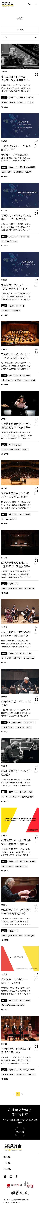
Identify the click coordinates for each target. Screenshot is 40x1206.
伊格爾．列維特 (26, 97)
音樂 (4, 97)
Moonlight (29, 935)
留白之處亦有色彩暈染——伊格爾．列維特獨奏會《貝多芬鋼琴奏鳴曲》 (16, 80)
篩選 (22, 29)
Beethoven (25, 375)
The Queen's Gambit (11, 449)
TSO (22, 306)
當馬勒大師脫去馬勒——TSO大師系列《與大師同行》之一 (16, 288)
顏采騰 (4, 210)
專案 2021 (13, 167)
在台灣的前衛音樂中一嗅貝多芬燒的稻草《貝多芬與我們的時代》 (16, 427)
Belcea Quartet (27, 1069)
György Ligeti (15, 445)
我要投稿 (20, 1132)
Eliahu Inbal (7, 380)
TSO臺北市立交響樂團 (11, 310)
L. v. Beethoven (9, 796)
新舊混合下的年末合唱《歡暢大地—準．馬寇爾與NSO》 (16, 219)
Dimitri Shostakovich (11, 658)
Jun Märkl (24, 236)
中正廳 (18, 380)
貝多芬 (30, 102)
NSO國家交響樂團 (9, 241)
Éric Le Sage (7, 866)
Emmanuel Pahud (28, 861)
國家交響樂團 (7, 727)
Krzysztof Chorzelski (26, 1074)
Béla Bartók (25, 653)
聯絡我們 (7, 1163)
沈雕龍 (4, 419)
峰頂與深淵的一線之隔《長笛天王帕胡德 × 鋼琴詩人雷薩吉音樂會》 (16, 843)
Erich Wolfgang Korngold (13, 1005)
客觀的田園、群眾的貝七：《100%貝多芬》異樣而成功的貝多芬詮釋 (16, 357)
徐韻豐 (4, 72)
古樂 (33, 380)
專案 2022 (13, 97)
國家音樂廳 (20, 727)
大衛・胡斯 (6, 172)
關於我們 (7, 1157)
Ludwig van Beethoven (12, 588)
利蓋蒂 (25, 449)
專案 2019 (13, 653)
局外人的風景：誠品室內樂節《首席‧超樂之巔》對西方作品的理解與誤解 (16, 635)
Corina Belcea (8, 1074)
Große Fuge (29, 658)
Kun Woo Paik (15, 722)
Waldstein (29, 588)
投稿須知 (7, 1169)
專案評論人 (18, 172)
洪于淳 (4, 696)
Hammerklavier (9, 519)
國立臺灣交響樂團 (27, 167)
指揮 (29, 727)
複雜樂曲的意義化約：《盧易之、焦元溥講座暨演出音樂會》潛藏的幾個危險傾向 (16, 496)
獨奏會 (13, 102)
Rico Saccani (29, 722)
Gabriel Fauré (22, 866)
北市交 (26, 380)
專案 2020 (13, 375)
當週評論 (21, 102)
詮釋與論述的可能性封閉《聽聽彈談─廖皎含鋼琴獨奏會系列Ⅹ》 (16, 566)
